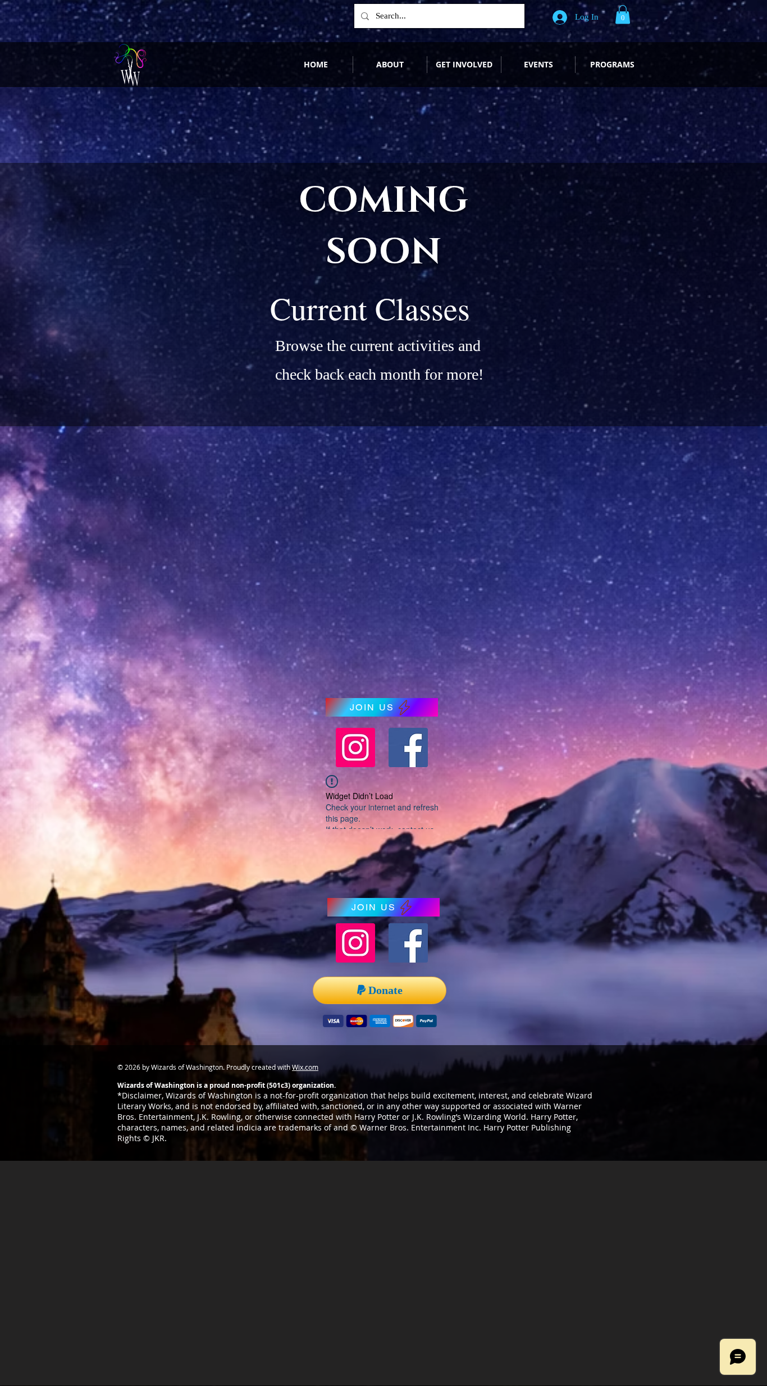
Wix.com (305, 1067)
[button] (623, 14)
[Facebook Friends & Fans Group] (408, 747)
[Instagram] (355, 747)
